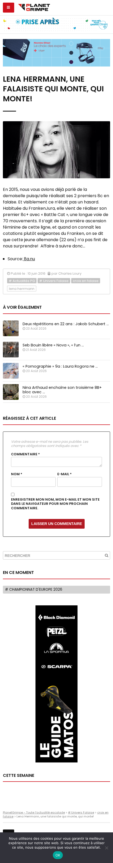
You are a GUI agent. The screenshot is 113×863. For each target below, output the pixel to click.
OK (57, 855)
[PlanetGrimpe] (34, 7)
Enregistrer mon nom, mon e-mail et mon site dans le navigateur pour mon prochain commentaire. (55, 503)
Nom (16, 474)
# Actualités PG (22, 281)
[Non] (106, 847)
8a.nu (29, 259)
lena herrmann (21, 288)
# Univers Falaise (54, 281)
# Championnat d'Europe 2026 (33, 589)
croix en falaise (86, 281)
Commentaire (25, 454)
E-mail (64, 474)
